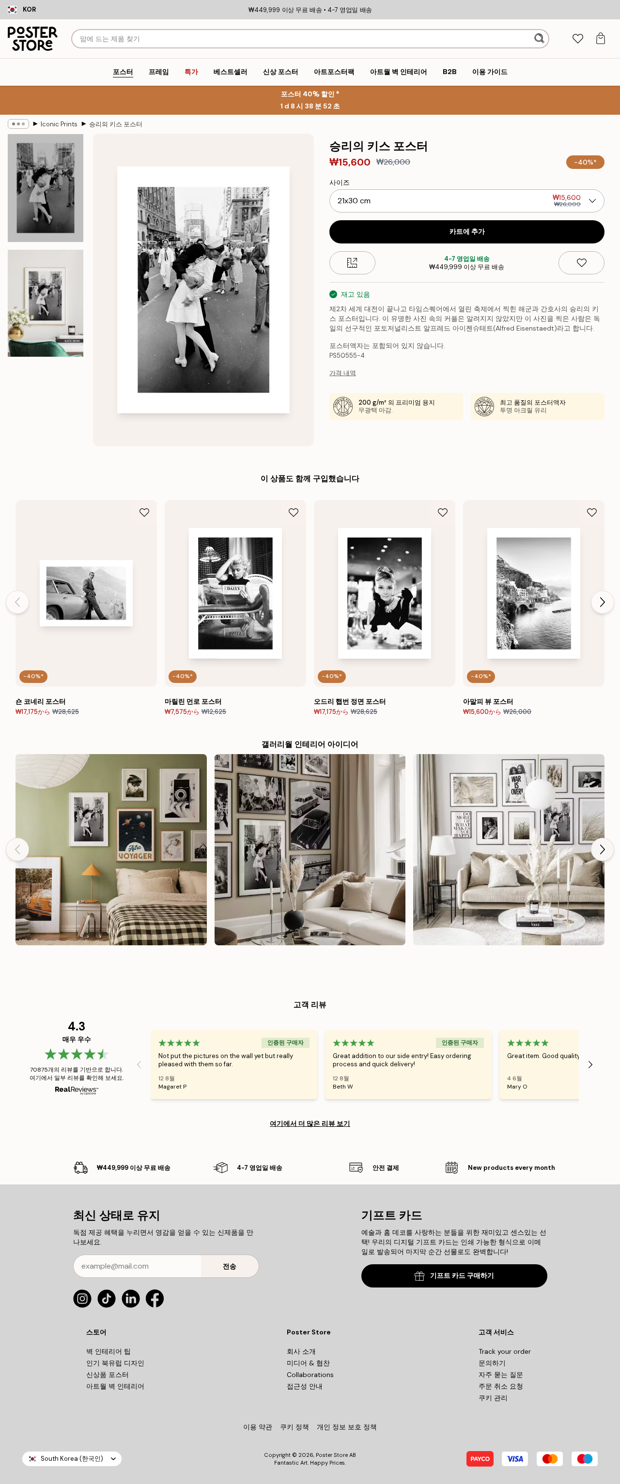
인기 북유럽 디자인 (115, 1363)
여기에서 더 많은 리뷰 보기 (310, 1123)
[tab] (577, 39)
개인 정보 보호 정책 (347, 1427)
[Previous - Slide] (17, 602)
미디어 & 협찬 (308, 1363)
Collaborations (310, 1374)
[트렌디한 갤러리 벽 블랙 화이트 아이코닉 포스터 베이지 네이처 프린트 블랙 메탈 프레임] (508, 849)
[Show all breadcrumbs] (18, 124)
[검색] (540, 38)
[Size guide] (352, 262)
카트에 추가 (467, 231)
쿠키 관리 (493, 1397)
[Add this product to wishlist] (581, 262)
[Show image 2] (45, 303)
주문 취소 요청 (501, 1386)
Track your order (505, 1351)
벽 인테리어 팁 (108, 1351)
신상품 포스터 (107, 1374)
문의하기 (492, 1363)
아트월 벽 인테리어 (115, 1386)
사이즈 (339, 182)
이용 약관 (257, 1427)
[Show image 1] (45, 188)
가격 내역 (342, 373)
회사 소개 (301, 1351)
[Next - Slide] (602, 602)
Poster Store (332, 1455)
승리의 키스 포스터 (115, 124)
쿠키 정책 (294, 1427)
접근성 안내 (305, 1386)
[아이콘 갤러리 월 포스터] (310, 849)
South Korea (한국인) (72, 1458)
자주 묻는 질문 (501, 1374)
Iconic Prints (59, 124)
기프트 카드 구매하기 (462, 1276)
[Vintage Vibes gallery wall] (111, 849)
